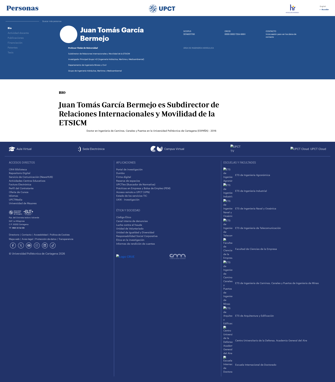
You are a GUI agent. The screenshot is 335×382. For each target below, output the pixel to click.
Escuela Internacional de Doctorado (255, 364)
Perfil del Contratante (21, 188)
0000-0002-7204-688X (235, 34)
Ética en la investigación (130, 239)
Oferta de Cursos (18, 192)
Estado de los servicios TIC (131, 195)
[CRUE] (142, 256)
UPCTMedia (15, 199)
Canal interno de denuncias (132, 221)
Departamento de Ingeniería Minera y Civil (87, 65)
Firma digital (123, 176)
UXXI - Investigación (127, 199)
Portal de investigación (129, 169)
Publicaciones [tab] (16, 37)
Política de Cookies (60, 234)
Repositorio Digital (19, 173)
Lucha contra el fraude (129, 224)
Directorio (14, 234)
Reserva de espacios (128, 180)
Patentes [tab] (13, 47)
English (322, 6)
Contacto (27, 234)
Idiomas (13, 195)
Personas (22, 8)
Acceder (325, 9)
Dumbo (120, 173)
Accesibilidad (41, 234)
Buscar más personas (51, 21)
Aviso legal (27, 239)
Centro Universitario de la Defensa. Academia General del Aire (271, 340)
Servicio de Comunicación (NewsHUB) (31, 176)
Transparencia (66, 239)
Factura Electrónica (20, 184)
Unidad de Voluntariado (129, 228)
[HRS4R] (292, 8)
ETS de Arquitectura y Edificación (254, 315)
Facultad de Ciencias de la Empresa (256, 248)
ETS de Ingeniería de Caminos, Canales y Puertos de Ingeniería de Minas (277, 283)
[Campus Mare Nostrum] (194, 256)
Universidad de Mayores (23, 203)
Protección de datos (45, 239)
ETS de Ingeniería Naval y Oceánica (255, 208)
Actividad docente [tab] (18, 32)
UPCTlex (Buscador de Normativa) (135, 184)
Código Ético (123, 217)
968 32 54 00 (18, 228)
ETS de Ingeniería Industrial (251, 190)
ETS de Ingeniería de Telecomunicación (258, 227)
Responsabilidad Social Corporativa (137, 236)
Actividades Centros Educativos (27, 180)
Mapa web (14, 239)
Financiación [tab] (15, 42)
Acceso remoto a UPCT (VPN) (133, 192)
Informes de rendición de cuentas (135, 243)
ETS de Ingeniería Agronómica (252, 174)
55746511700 (189, 34)
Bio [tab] (10, 28)
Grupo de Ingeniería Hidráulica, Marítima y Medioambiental (95, 71)
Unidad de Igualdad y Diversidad (135, 232)
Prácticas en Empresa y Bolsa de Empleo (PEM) (143, 188)
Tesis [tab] (10, 52)
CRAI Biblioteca (18, 169)
